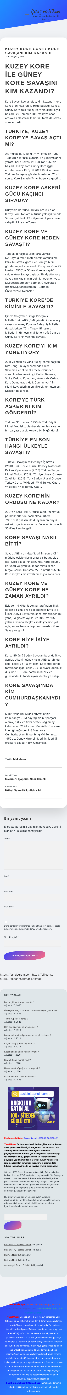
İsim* (6, 876)
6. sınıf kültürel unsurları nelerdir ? (20, 1076)
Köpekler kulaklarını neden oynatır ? (21, 1051)
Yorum (7, 838)
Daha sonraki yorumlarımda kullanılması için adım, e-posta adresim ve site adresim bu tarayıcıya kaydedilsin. (32, 927)
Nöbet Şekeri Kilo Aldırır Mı (23, 790)
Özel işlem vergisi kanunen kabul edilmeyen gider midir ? (31, 1010)
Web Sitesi (9, 906)
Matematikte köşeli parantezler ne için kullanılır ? (27, 1035)
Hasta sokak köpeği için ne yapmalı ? (22, 1068)
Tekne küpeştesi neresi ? (16, 1018)
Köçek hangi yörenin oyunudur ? (19, 1043)
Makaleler (19, 759)
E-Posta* (8, 891)
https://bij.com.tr (43, 974)
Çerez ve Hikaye (46, 11)
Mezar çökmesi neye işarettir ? (19, 1002)
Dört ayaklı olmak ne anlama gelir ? (21, 1027)
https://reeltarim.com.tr (15, 978)
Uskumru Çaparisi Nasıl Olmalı (25, 779)
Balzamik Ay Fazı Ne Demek (17, 1244)
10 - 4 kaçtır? (11, 937)
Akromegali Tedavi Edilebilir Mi (19, 1265)
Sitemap (36, 978)
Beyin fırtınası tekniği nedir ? (17, 1060)
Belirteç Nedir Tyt (12, 1255)
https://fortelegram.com (15, 974)
